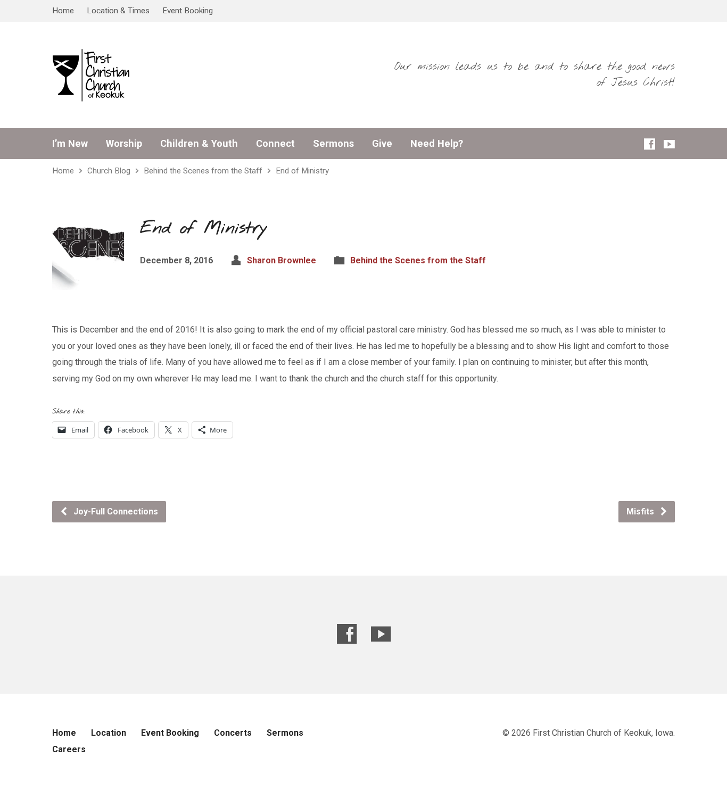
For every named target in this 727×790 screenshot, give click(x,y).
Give (382, 143)
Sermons (333, 143)
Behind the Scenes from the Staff (203, 171)
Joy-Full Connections (114, 511)
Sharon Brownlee (281, 260)
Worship (124, 143)
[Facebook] (649, 143)
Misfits (641, 511)
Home (63, 10)
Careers (69, 749)
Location (108, 733)
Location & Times (118, 10)
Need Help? (436, 143)
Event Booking (187, 10)
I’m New (70, 143)
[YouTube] (669, 143)
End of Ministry (302, 171)
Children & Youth (199, 143)
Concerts (233, 733)
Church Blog (108, 171)
